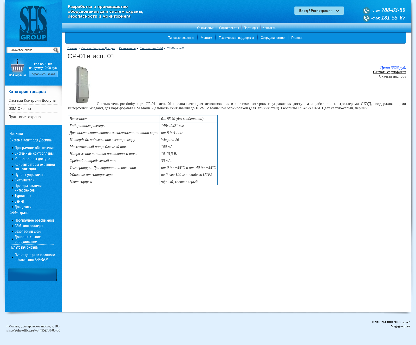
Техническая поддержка (236, 38)
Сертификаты (229, 28)
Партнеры (251, 28)
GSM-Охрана (19, 108)
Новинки (16, 133)
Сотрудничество (273, 38)
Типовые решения (181, 38)
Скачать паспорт (392, 76)
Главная (297, 38)
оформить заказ (43, 74)
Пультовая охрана (24, 116)
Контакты (269, 28)
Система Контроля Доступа (32, 100)
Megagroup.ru (400, 326)
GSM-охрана (19, 212)
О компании (205, 28)
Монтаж (206, 38)
